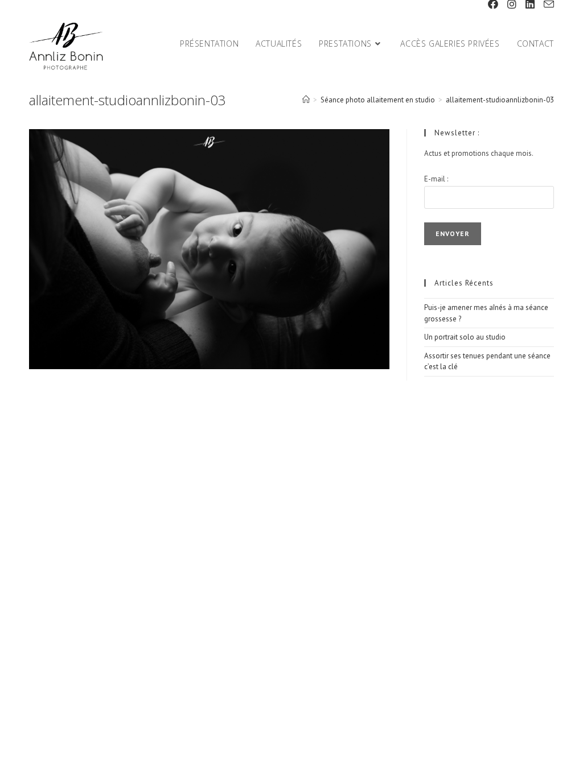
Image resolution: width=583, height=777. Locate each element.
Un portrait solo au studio (465, 337)
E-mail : (436, 179)
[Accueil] (306, 100)
